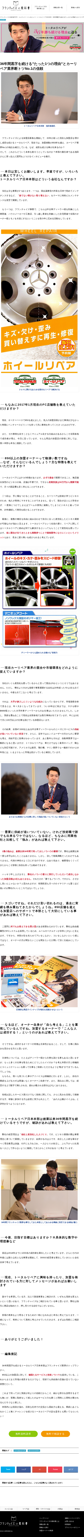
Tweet (8, 1469)
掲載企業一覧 (44, 1524)
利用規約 (68, 1524)
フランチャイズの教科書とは (49, 1521)
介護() (60, 1509)
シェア (24, 1469)
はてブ (71, 1469)
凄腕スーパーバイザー (72, 1518)
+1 (39, 1469)
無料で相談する (55, 1433)
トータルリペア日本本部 (44, 17)
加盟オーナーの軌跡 (46, 1530)
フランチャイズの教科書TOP (8, 17)
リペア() (26, 1509)
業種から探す (44, 1527)
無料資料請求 (23, 1433)
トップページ (44, 1518)
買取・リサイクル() (43, 1509)
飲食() (77, 1509)
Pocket (55, 1469)
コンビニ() (9, 1509)
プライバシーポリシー (72, 1527)
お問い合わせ (69, 1521)
